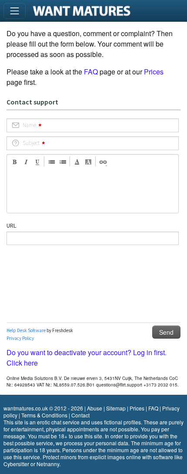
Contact (80, 415)
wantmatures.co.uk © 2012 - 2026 (43, 408)
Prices (154, 72)
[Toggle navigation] (14, 10)
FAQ (91, 72)
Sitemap (116, 408)
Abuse (94, 408)
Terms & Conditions (44, 415)
